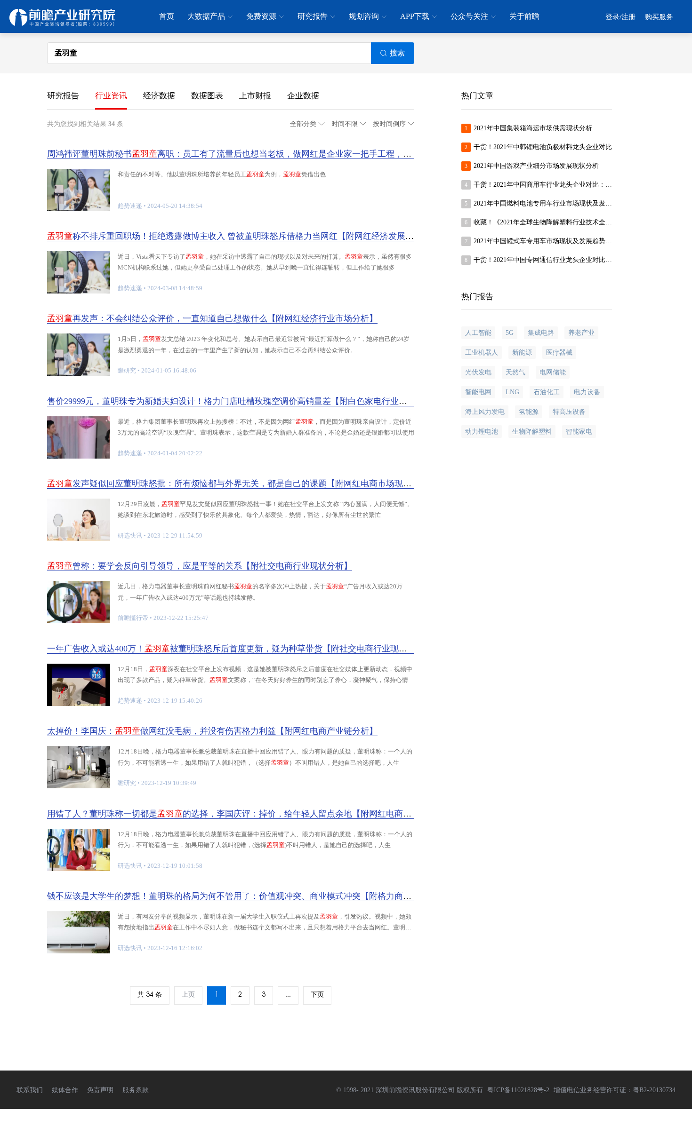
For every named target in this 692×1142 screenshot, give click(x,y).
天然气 (515, 372)
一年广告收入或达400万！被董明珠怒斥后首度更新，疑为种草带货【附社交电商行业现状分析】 (240, 648)
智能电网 (478, 392)
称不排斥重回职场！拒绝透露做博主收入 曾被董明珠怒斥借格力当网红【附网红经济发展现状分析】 (247, 236)
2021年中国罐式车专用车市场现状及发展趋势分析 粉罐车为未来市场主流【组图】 (543, 241)
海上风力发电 (485, 411)
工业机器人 (481, 352)
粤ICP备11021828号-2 (518, 1090)
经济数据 (159, 95)
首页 (166, 16)
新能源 (522, 352)
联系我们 (29, 1090)
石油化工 (546, 392)
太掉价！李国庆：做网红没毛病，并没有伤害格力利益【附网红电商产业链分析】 (212, 731)
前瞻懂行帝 (133, 617)
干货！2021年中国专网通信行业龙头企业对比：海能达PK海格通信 (543, 259)
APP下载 (414, 16)
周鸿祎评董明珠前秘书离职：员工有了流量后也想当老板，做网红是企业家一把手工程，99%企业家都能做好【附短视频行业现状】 (305, 154)
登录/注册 (620, 17)
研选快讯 (130, 535)
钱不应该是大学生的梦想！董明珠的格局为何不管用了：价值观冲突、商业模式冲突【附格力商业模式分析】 (250, 896)
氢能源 (529, 411)
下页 (317, 995)
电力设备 (587, 392)
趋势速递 (130, 205)
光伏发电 (478, 372)
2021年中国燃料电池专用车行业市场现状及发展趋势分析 (543, 203)
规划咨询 (364, 16)
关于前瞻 (524, 16)
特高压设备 (569, 411)
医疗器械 (559, 352)
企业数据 (303, 95)
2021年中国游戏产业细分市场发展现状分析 (536, 165)
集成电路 (541, 332)
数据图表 (207, 95)
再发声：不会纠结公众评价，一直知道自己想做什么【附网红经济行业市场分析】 (212, 318)
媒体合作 (65, 1090)
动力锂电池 (481, 431)
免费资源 (261, 16)
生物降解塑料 (532, 431)
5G (510, 332)
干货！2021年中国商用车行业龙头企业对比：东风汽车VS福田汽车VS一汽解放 (543, 184)
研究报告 (313, 16)
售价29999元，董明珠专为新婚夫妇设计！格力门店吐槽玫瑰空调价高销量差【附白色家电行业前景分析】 (244, 401)
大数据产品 (206, 16)
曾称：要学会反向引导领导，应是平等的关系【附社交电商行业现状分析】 (199, 566)
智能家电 (579, 431)
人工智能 (478, 332)
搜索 (397, 53)
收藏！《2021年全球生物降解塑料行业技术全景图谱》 (543, 222)
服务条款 (135, 1090)
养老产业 (581, 332)
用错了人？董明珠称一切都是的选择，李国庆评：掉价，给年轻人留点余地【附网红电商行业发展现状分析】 (263, 813)
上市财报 (255, 95)
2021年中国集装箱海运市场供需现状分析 (533, 128)
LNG (512, 392)
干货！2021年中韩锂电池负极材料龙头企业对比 (543, 147)
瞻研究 (127, 370)
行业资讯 (111, 95)
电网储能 (552, 372)
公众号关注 (469, 16)
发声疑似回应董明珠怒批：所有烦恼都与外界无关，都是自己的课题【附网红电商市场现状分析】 (242, 483)
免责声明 (100, 1090)
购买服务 (659, 17)
